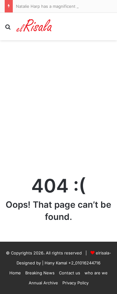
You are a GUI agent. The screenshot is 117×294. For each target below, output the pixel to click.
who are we (96, 272)
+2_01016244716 (84, 262)
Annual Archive (43, 282)
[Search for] (8, 29)
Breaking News (40, 272)
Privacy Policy (75, 282)
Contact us (69, 272)
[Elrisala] (34, 26)
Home (15, 272)
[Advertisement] (58, 101)
